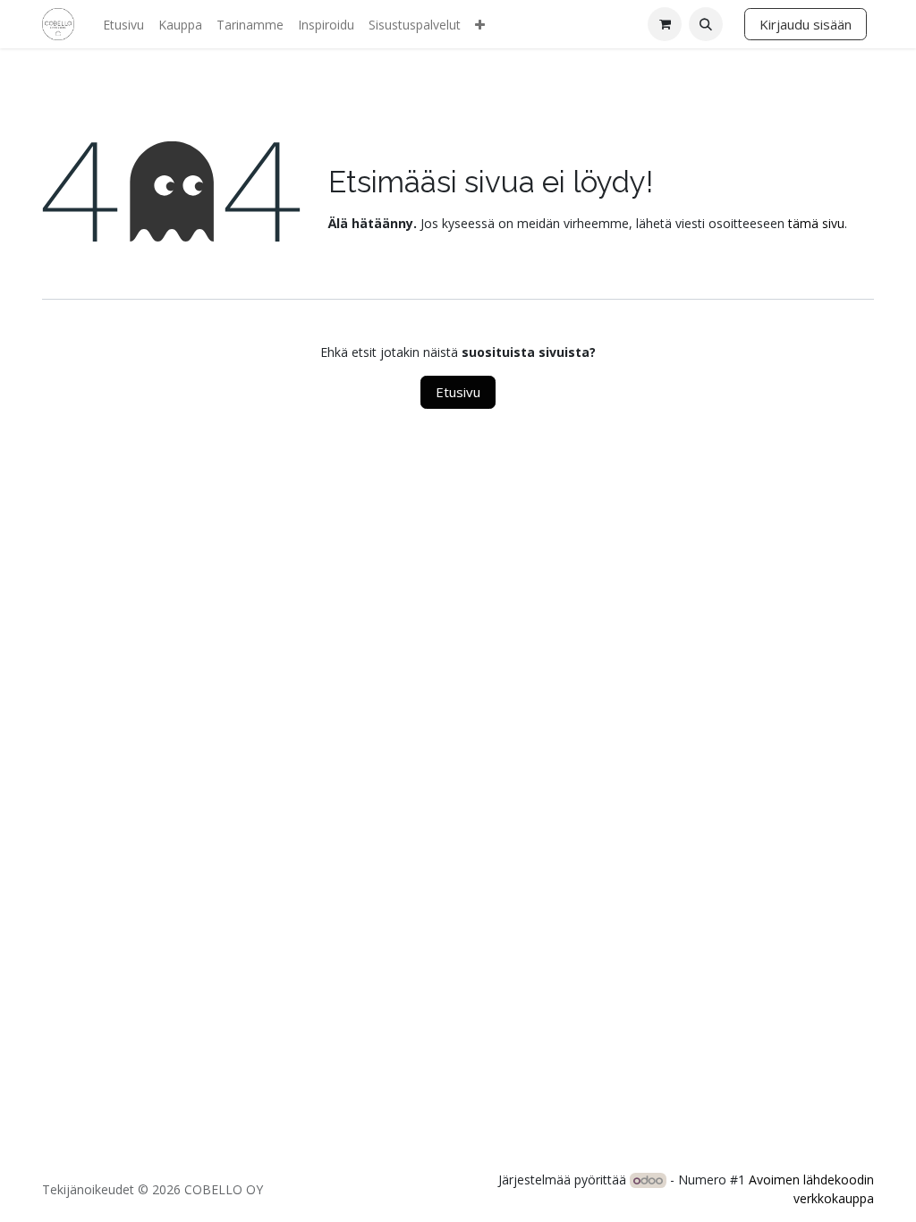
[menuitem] (123, 24)
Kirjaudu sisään (805, 24)
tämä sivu (816, 223)
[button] (706, 24)
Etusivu (458, 392)
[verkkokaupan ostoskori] (665, 24)
